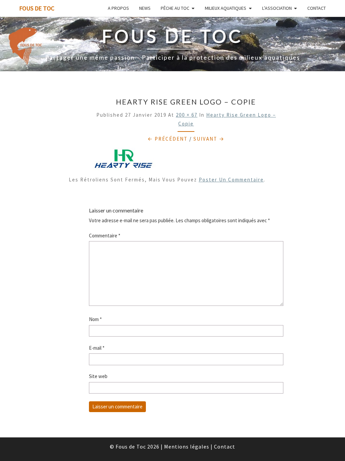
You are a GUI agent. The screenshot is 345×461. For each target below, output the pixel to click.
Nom (95, 319)
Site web (98, 376)
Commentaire (104, 235)
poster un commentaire (231, 179)
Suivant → (208, 139)
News (145, 8)
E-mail (96, 348)
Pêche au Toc (175, 8)
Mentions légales (186, 446)
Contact (316, 8)
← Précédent (168, 139)
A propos (118, 8)
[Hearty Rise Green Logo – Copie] (122, 161)
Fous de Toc (36, 8)
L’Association (277, 8)
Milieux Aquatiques (225, 8)
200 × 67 (186, 115)
